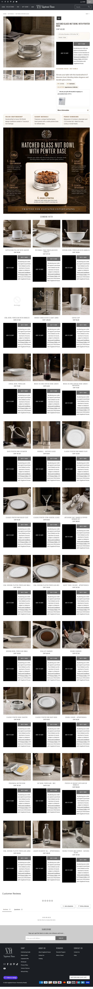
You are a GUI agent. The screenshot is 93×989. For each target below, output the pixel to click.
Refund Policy (24, 971)
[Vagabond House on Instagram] (8, 2)
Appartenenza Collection (71, 87)
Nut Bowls (72, 83)
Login (83, 2)
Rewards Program (60, 952)
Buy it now (81, 44)
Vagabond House (11, 982)
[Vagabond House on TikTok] (13, 2)
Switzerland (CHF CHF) (78, 977)
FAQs (75, 955)
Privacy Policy (24, 965)
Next (87, 13)
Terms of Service (25, 968)
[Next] (53, 41)
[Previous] (4, 41)
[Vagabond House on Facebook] (5, 2)
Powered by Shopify (22, 982)
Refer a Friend (59, 955)
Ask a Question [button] (69, 906)
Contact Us (41, 955)
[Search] (89, 7)
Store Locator (24, 955)
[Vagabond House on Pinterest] (10, 2)
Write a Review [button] (84, 906)
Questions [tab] (17, 909)
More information (63, 110)
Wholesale (23, 962)
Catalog (41, 958)
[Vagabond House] (45, 7)
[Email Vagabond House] (2, 2)
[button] (11, 7)
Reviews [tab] (5, 909)
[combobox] (83, 7)
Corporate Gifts (25, 958)
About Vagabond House (45, 952)
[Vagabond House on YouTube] (16, 2)
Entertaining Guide (25, 952)
